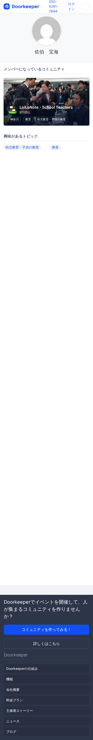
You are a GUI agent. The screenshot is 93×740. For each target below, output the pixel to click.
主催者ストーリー (19, 710)
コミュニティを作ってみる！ (46, 629)
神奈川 (14, 119)
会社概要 (13, 689)
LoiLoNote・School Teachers (46, 107)
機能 (9, 679)
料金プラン (14, 700)
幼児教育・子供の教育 (51, 119)
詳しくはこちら (46, 643)
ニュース (13, 721)
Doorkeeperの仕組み (22, 668)
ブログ (11, 731)
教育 (28, 119)
